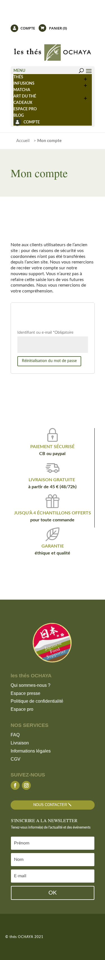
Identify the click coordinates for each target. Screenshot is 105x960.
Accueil (23, 141)
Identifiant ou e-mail (45, 332)
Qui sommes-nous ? (30, 685)
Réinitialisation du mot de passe (49, 361)
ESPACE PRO (25, 109)
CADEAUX (22, 103)
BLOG (18, 116)
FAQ (15, 734)
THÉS (18, 77)
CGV (15, 759)
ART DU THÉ (24, 96)
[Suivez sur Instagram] (26, 785)
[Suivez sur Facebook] (15, 785)
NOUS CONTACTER (50, 805)
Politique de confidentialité (37, 701)
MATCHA (21, 90)
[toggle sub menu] (86, 77)
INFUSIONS (23, 84)
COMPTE (27, 28)
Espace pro (22, 709)
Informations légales (31, 751)
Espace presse (25, 693)
